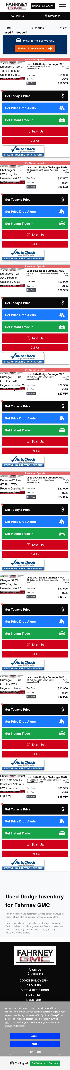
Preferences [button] (18, 1026)
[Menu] (62, 7)
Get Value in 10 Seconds (45, 1063)
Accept (35, 1036)
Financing (33, 995)
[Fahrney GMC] (16, 5)
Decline (35, 1044)
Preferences (35, 1052)
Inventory (34, 999)
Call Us (35, 140)
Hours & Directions (34, 990)
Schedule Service (43, 6)
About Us (34, 985)
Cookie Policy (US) (34, 980)
